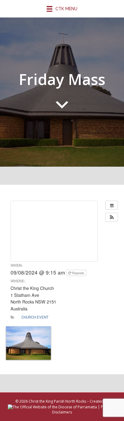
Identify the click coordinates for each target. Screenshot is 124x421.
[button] (112, 217)
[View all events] (111, 205)
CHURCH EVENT (34, 317)
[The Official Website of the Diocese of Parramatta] (52, 406)
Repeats (78, 272)
